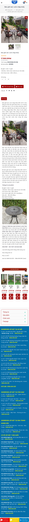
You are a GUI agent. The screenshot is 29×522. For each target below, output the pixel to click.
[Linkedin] (12, 90)
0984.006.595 (15, 378)
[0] (24, 2)
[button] (26, 17)
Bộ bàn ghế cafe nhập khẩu (15, 11)
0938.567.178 (9, 427)
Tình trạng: (4, 62)
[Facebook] (7, 90)
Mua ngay (20, 86)
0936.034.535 (18, 333)
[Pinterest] (14, 90)
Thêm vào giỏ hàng (8, 86)
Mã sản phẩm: (5, 64)
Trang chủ (9, 10)
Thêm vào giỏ (5, 295)
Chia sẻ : (3, 90)
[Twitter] (9, 90)
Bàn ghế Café (20, 10)
